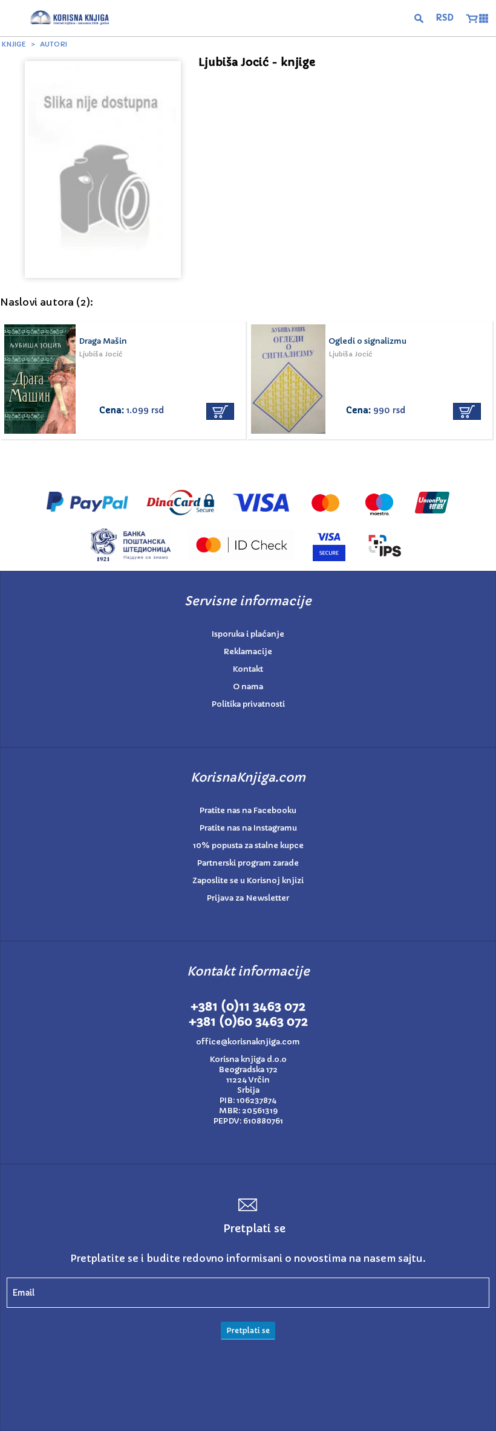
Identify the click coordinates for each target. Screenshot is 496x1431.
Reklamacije (248, 651)
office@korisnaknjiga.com (248, 1042)
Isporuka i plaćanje (248, 634)
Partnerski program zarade (248, 863)
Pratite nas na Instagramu (248, 828)
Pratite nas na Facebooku (248, 810)
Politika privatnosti (248, 704)
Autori (53, 44)
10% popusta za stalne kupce (248, 845)
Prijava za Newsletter (248, 898)
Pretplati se (248, 1330)
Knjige (14, 44)
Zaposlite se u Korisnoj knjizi (248, 880)
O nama (248, 686)
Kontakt (248, 669)
